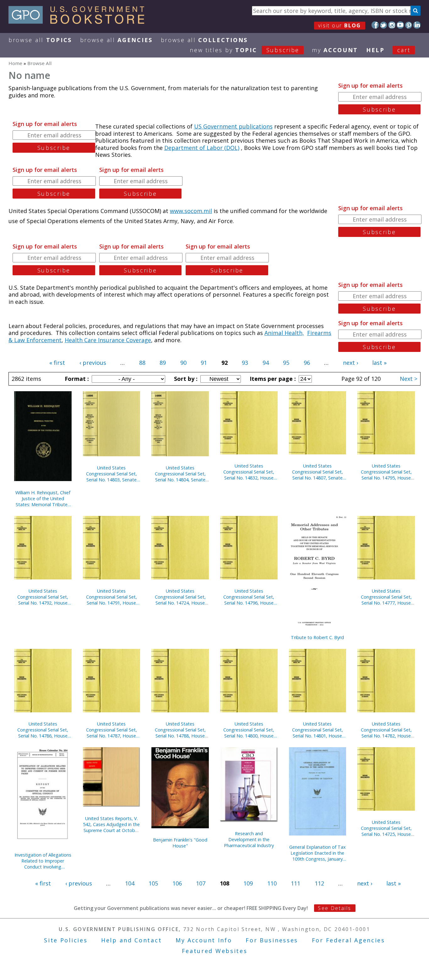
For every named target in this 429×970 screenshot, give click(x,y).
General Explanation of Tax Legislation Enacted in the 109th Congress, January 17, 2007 (317, 853)
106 (177, 883)
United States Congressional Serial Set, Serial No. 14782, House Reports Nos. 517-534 (386, 730)
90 (183, 362)
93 (245, 362)
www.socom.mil (191, 211)
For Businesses (272, 940)
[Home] (79, 21)
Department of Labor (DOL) (201, 147)
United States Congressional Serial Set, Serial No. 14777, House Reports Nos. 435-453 (386, 597)
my (335, 50)
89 (163, 362)
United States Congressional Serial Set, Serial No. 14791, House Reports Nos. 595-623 (111, 597)
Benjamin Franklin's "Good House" (180, 843)
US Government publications (233, 126)
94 (266, 362)
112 (319, 883)
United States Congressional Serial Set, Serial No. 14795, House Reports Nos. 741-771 (386, 472)
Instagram (391, 25)
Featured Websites (214, 951)
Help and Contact (131, 940)
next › (350, 362)
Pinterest (408, 25)
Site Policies (65, 940)
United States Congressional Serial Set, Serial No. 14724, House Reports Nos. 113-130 (180, 597)
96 (307, 362)
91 (204, 362)
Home (15, 63)
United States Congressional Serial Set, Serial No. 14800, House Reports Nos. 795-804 (248, 730)
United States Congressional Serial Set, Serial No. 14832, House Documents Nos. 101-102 (248, 472)
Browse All (40, 40)
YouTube (400, 25)
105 (153, 883)
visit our (339, 25)
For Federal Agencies (348, 940)
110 (272, 883)
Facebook (375, 25)
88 (142, 362)
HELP (375, 50)
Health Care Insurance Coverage (108, 340)
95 (286, 362)
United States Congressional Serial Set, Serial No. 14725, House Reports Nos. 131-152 (386, 828)
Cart (403, 50)
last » (379, 362)
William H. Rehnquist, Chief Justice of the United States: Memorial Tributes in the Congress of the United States (42, 498)
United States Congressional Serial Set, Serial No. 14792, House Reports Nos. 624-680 (42, 597)
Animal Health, (284, 333)
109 (248, 883)
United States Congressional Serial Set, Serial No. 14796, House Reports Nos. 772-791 (248, 597)
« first (57, 362)
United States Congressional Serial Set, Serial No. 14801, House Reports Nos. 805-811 (317, 730)
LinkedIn (417, 25)
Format (76, 378)
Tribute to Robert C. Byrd (317, 637)
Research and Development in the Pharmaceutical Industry (249, 839)
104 (129, 883)
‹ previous (92, 362)
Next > (408, 378)
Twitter (383, 25)
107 (200, 883)
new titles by (244, 50)
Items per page (272, 378)
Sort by (185, 378)
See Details (334, 908)
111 (295, 883)
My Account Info (204, 940)
